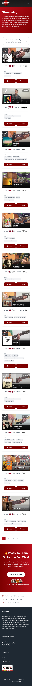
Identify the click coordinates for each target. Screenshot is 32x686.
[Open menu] (28, 3)
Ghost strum (20, 480)
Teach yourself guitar (8, 643)
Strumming (7, 483)
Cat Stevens (16, 186)
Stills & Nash (16, 305)
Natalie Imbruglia (17, 387)
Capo (6, 238)
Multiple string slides (9, 358)
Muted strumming (9, 317)
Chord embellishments (10, 197)
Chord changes (17, 73)
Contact (25, 680)
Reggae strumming (16, 115)
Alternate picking (8, 73)
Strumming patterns (9, 159)
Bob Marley (16, 102)
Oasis (14, 145)
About (4, 657)
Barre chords (7, 115)
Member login (6, 661)
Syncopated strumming (20, 159)
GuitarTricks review (8, 645)
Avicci (14, 509)
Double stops (15, 355)
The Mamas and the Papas (19, 469)
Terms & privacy (16, 681)
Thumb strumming (16, 279)
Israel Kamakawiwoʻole (19, 226)
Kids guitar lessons (8, 641)
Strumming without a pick (10, 240)
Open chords (7, 75)
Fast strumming (8, 156)
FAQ (3, 659)
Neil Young (15, 61)
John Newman (16, 428)
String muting (8, 118)
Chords (18, 197)
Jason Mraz (16, 344)
